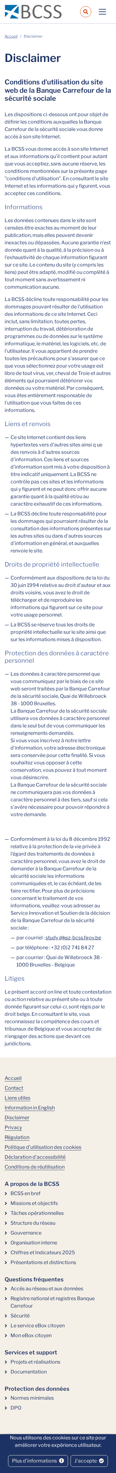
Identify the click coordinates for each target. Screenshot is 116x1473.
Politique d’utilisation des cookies (43, 1147)
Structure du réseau (33, 1223)
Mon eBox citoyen (31, 1335)
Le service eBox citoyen (38, 1326)
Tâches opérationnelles (37, 1213)
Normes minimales (32, 1398)
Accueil (11, 36)
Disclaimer (17, 1118)
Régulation (17, 1137)
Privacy (13, 1127)
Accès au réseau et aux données (47, 1289)
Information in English (30, 1108)
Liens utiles (17, 1098)
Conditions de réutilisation (35, 1167)
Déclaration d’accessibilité (35, 1157)
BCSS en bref (26, 1193)
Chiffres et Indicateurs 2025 (43, 1252)
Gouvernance (26, 1233)
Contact (14, 1088)
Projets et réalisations (35, 1362)
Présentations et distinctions (43, 1262)
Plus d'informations (35, 1461)
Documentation (29, 1372)
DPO (16, 1408)
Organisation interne (34, 1243)
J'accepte (86, 1461)
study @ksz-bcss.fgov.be (73, 938)
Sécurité (20, 1316)
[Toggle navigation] (102, 12)
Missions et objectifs (34, 1203)
